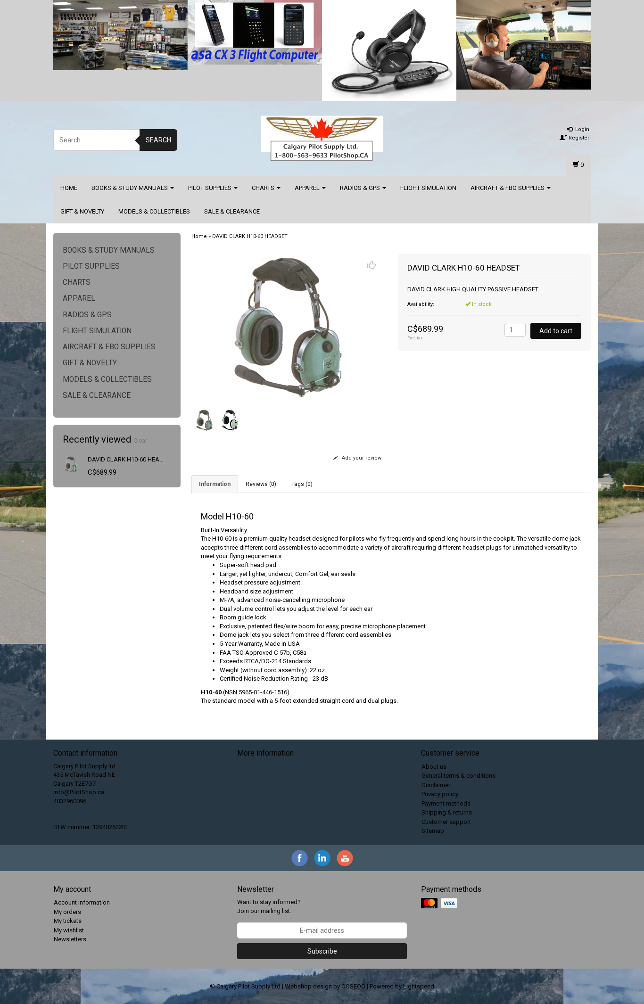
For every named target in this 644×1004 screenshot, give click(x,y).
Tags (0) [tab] (302, 484)
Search (158, 140)
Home (68, 187)
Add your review (360, 458)
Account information (82, 902)
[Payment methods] (440, 903)
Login (581, 129)
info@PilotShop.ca (78, 792)
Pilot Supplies (210, 187)
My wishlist (69, 930)
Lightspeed (418, 986)
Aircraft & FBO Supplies (508, 187)
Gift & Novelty (82, 211)
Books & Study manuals (130, 187)
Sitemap (432, 830)
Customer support (446, 821)
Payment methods (446, 803)
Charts (264, 187)
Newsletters (70, 939)
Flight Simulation (428, 187)
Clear (140, 440)
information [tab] (215, 484)
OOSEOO (353, 986)
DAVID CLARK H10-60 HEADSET (131, 459)
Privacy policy (439, 794)
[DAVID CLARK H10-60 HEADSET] (71, 464)
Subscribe (322, 951)
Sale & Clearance (232, 211)
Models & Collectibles (154, 211)
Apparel (308, 187)
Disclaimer (435, 785)
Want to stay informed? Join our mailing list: (269, 906)
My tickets (68, 920)
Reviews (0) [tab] (261, 484)
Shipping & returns (446, 812)
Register (578, 138)
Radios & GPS (360, 187)
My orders (67, 911)
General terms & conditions (458, 775)
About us (433, 766)
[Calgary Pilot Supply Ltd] (322, 139)
